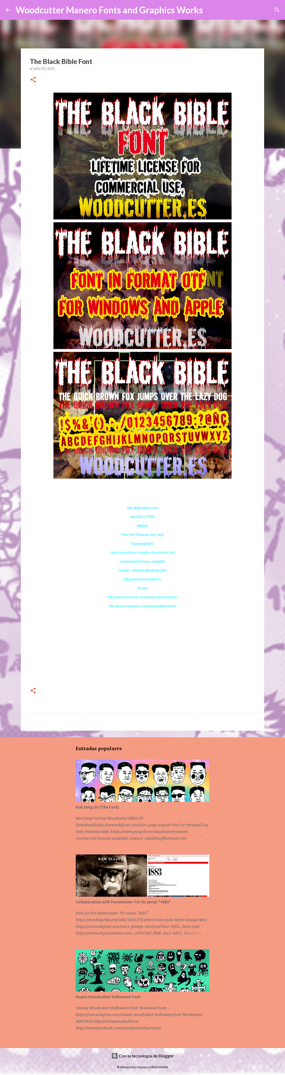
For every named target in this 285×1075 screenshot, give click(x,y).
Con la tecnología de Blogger (146, 1055)
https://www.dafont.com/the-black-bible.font (142, 553)
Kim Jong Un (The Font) (97, 807)
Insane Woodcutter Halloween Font (108, 997)
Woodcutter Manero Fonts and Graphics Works (109, 9)
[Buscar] (210, 10)
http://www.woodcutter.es (142, 579)
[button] (33, 80)
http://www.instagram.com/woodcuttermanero (142, 606)
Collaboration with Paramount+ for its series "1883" (123, 902)
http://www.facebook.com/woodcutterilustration (142, 597)
